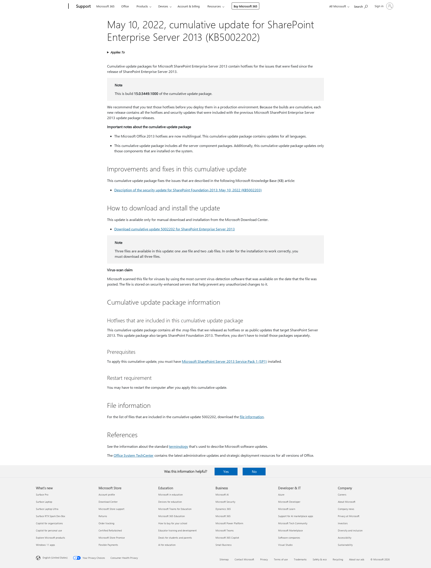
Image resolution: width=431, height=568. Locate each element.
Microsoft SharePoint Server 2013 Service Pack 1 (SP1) (224, 361)
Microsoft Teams (225, 530)
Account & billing (189, 6)
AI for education (167, 544)
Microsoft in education (170, 494)
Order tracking (106, 523)
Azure (281, 494)
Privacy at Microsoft (348, 516)
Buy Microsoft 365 (245, 6)
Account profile (107, 494)
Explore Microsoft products (50, 537)
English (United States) (55, 557)
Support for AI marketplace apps (295, 516)
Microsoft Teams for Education (174, 509)
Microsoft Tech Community (292, 523)
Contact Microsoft (244, 559)
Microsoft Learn (286, 509)
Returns (103, 516)
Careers (342, 494)
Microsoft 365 (105, 6)
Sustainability (345, 544)
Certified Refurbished (110, 530)
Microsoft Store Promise (112, 537)
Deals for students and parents (175, 537)
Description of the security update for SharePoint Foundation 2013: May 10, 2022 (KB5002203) (188, 190)
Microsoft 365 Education (171, 516)
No (254, 471)
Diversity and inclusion (350, 530)
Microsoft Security (225, 501)
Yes (226, 471)
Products (142, 6)
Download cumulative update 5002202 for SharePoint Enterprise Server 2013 (174, 229)
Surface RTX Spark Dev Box (50, 516)
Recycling (338, 559)
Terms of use (281, 559)
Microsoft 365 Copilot (227, 537)
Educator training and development (177, 530)
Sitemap (224, 559)
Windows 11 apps (45, 544)
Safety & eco (320, 559)
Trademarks (300, 559)
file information (252, 416)
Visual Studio (285, 544)
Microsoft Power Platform (229, 523)
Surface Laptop (44, 501)
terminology (178, 446)
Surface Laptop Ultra (47, 509)
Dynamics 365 (223, 509)
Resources (214, 6)
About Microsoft (346, 501)
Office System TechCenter (134, 455)
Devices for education (170, 501)
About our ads (356, 559)
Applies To (117, 52)
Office (125, 6)
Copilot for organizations (49, 523)
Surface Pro (42, 494)
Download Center (108, 501)
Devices (163, 6)
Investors (343, 523)
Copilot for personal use (49, 530)
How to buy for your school (172, 523)
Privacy (264, 559)
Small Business (224, 544)
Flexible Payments (108, 544)
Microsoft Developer (289, 501)
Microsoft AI (222, 494)
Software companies (289, 537)
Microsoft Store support (111, 509)
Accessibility (344, 537)
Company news (346, 509)
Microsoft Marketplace (290, 530)
